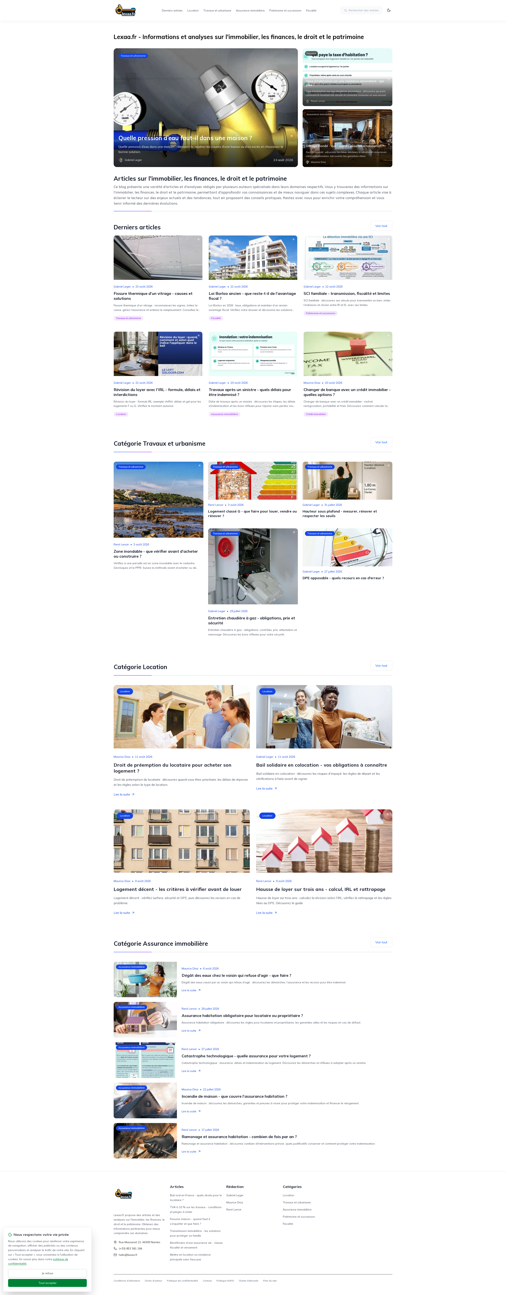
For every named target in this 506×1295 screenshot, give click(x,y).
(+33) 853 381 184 (130, 1248)
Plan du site (270, 1280)
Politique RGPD (225, 1280)
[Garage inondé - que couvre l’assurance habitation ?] (347, 138)
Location (193, 10)
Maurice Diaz (312, 383)
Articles (177, 1186)
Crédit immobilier (316, 414)
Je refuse (47, 1273)
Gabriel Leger (122, 286)
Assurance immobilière (250, 10)
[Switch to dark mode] (388, 10)
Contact (207, 1280)
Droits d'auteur (153, 1280)
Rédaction (235, 1186)
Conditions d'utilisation (127, 1280)
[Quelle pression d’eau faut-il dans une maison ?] (206, 107)
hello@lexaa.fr (128, 1255)
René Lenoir (121, 544)
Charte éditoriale (248, 1280)
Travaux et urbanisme (217, 10)
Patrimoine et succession (285, 10)
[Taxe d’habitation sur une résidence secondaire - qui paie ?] (347, 77)
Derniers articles (172, 10)
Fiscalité (311, 10)
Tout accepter (48, 1283)
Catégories (292, 1186)
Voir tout (381, 226)
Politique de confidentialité (182, 1280)
